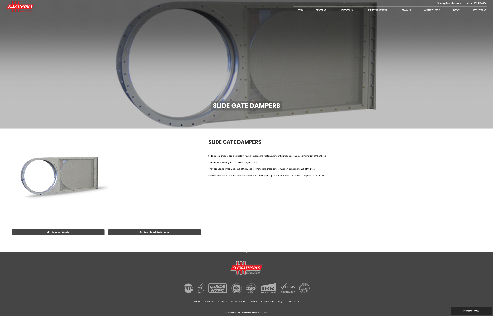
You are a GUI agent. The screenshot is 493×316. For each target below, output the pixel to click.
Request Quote (60, 232)
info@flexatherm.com (451, 3)
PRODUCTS (347, 9)
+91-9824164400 (478, 3)
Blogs (456, 9)
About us (208, 301)
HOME (300, 9)
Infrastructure (238, 301)
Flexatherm (246, 313)
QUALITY (406, 9)
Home (197, 301)
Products (222, 301)
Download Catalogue (157, 232)
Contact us (293, 301)
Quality (253, 301)
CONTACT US (479, 9)
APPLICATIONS (432, 9)
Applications (267, 301)
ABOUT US (321, 9)
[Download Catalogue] (154, 227)
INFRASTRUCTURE (378, 9)
